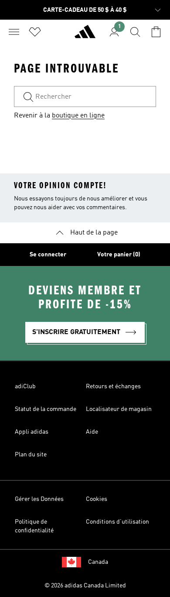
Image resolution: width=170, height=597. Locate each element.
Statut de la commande (45, 409)
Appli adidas (31, 432)
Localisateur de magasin (119, 409)
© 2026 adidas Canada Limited (85, 586)
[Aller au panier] (156, 31)
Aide (92, 432)
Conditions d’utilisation (117, 522)
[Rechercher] (135, 31)
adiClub (25, 386)
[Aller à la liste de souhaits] (34, 31)
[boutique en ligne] (85, 35)
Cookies (96, 499)
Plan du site (31, 455)
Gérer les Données (39, 499)
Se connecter (48, 255)
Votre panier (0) (118, 255)
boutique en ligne (78, 115)
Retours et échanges (113, 386)
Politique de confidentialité (34, 526)
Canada (98, 562)
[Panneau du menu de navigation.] (13, 31)
